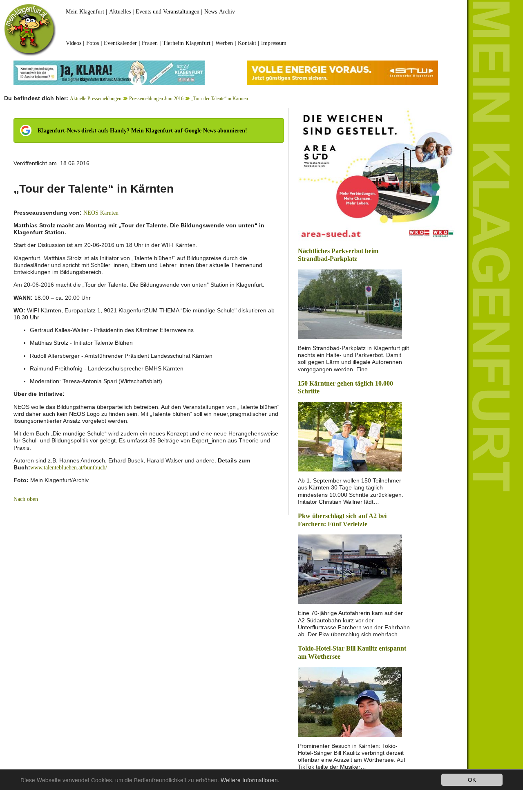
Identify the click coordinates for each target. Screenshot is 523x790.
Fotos (92, 43)
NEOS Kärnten (100, 213)
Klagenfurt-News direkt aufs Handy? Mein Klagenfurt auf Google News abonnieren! (142, 131)
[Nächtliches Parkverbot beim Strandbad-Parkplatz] (350, 303)
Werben (224, 43)
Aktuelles (120, 12)
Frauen (150, 43)
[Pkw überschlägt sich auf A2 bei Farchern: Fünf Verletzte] (350, 568)
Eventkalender (120, 43)
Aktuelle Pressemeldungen (95, 98)
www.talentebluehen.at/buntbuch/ (68, 468)
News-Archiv (219, 12)
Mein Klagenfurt (85, 12)
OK (472, 779)
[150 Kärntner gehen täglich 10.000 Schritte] (350, 436)
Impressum (273, 43)
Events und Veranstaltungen (167, 12)
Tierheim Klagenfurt (186, 43)
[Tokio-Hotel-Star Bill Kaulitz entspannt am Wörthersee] (350, 701)
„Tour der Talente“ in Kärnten (219, 98)
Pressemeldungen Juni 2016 (156, 98)
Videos (73, 43)
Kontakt (247, 43)
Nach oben (25, 499)
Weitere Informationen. (250, 780)
